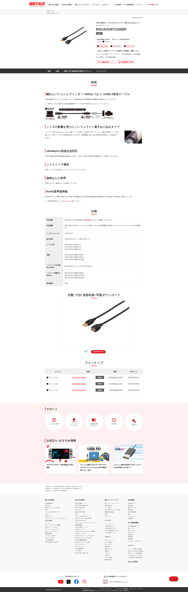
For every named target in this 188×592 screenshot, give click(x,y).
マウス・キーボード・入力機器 (52, 525)
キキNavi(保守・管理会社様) (135, 557)
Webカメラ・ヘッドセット (52, 527)
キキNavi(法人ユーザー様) (135, 555)
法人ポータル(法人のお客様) (135, 551)
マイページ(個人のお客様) (135, 549)
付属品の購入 (108, 559)
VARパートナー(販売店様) (135, 553)
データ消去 (78, 551)
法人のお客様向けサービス (112, 530)
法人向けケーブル (79, 529)
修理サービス (108, 549)
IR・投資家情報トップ (133, 526)
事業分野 (130, 510)
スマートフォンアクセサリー (52, 529)
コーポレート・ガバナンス (135, 541)
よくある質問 (108, 542)
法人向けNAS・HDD (80, 512)
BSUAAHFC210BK (79, 390)
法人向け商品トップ (80, 503)
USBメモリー (48, 516)
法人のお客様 (132, 561)
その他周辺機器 (49, 540)
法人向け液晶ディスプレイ (82, 527)
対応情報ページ (89, 220)
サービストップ (109, 524)
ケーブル (47, 523)
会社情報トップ (132, 503)
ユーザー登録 (108, 557)
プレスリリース (132, 516)
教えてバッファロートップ (112, 503)
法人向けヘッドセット (81, 533)
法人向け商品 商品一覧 (81, 553)
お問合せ (107, 551)
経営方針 (130, 535)
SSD (46, 510)
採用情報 (130, 518)
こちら (67, 201)
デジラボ (107, 516)
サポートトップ (109, 540)
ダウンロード (108, 544)
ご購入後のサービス (110, 528)
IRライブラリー (132, 530)
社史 (129, 514)
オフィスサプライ (79, 546)
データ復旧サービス (110, 532)
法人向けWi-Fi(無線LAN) (81, 505)
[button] (98, 351)
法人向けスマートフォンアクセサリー (85, 535)
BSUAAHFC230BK (79, 377)
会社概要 (130, 505)
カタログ (107, 553)
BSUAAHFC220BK (79, 384)
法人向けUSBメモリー (81, 520)
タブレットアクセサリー (51, 531)
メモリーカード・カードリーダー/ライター (56, 518)
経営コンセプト (132, 507)
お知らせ (107, 555)
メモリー (47, 514)
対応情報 (107, 546)
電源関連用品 (48, 533)
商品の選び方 (108, 505)
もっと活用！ (108, 507)
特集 (106, 514)
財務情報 (130, 537)
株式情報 (130, 539)
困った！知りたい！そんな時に (112, 510)
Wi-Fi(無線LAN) (49, 503)
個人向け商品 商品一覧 (51, 542)
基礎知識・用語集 (109, 512)
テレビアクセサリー (50, 538)
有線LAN (47, 505)
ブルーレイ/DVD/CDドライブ (53, 512)
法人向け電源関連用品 (81, 540)
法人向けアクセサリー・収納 (82, 542)
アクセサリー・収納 (50, 535)
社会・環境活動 (132, 512)
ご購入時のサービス (110, 526)
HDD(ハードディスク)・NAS (52, 507)
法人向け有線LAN (79, 507)
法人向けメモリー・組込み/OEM (83, 518)
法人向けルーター (79, 510)
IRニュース (131, 528)
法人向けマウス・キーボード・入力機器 (85, 531)
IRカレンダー (131, 532)
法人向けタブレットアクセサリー (84, 538)
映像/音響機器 (48, 520)
